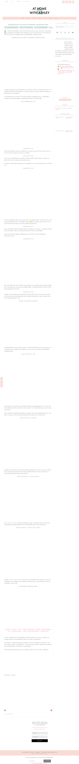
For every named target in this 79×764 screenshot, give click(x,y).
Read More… (58, 56)
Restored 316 (52, 752)
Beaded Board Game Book (60, 117)
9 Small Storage (44, 631)
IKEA (43, 406)
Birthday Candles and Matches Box (69, 131)
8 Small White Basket (33, 631)
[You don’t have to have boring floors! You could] (65, 85)
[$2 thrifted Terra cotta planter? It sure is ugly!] (58, 79)
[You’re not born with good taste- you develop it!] (72, 79)
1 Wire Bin (7, 629)
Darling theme (40, 752)
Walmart (38, 470)
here (5, 165)
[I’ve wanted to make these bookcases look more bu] (65, 92)
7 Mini (24, 631)
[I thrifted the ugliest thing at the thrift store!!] (65, 79)
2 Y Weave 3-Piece (16, 629)
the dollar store (12, 523)
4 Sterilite (38, 629)
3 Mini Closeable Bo (28, 629)
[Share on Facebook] (1, 381)
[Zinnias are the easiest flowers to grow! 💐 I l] (58, 85)
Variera (33, 408)
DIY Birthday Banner (60, 130)
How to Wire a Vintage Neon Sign (69, 117)
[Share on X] (1, 383)
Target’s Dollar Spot (15, 579)
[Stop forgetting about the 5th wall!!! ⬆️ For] (72, 92)
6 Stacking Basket (17, 631)
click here (45, 763)
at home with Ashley (39, 10)
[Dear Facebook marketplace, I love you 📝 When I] (72, 85)
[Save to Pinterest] (1, 386)
